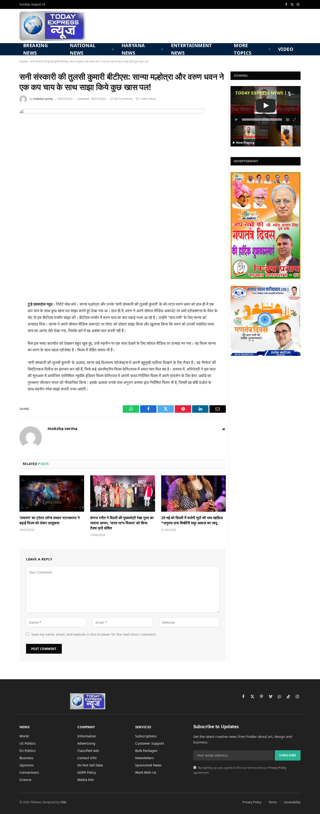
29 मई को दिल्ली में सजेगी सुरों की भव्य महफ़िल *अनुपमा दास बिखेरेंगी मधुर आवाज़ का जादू (192, 520)
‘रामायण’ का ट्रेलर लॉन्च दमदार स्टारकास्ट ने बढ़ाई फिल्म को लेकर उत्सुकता (49, 520)
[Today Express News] (52, 26)
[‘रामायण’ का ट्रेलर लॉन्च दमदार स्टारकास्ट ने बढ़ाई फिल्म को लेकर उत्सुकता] (51, 493)
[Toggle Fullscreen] (294, 119)
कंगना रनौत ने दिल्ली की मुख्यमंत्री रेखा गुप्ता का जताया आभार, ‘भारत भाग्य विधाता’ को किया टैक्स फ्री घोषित (122, 523)
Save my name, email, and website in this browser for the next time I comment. (93, 634)
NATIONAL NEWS (82, 49)
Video (285, 49)
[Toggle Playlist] (287, 119)
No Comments (123, 99)
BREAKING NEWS (35, 49)
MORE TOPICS (242, 49)
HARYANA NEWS (133, 49)
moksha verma (43, 99)
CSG (63, 802)
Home (23, 62)
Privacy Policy (277, 768)
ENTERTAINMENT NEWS (191, 49)
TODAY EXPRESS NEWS (259, 93)
